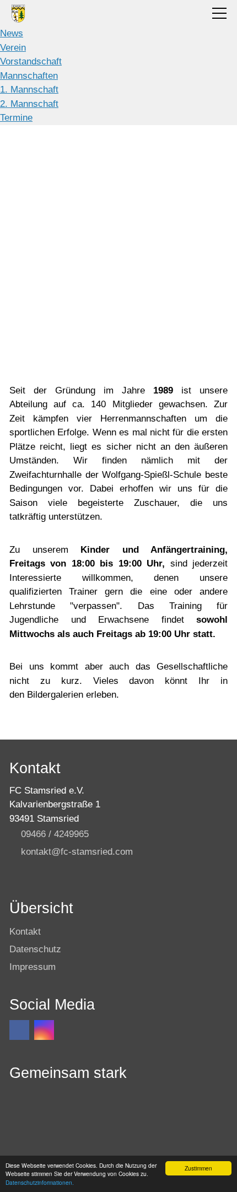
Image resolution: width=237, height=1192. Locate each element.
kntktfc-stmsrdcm (77, 851)
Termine (16, 117)
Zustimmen (198, 1168)
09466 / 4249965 (55, 834)
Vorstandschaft (31, 61)
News (11, 33)
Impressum (32, 967)
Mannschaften (29, 76)
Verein (13, 47)
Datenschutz (35, 949)
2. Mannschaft (29, 104)
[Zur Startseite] (18, 13)
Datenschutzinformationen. (40, 1182)
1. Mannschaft (29, 89)
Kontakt (25, 931)
